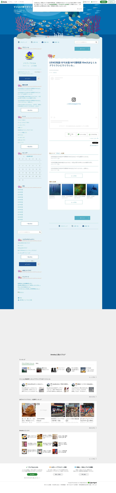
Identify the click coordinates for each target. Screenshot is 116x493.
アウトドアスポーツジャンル (25, 73)
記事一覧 (35, 42)
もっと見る (74, 175)
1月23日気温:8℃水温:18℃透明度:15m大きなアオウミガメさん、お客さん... (29, 101)
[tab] (28, 363)
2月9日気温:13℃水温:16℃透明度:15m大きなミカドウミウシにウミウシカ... (29, 89)
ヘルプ (95, 484)
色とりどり (20, 245)
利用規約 (64, 484)
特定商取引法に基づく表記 (85, 484)
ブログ (54, 72)
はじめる (32, 474)
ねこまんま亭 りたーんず (24, 253)
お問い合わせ (56, 484)
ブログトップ (23, 42)
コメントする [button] (83, 134)
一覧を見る (29, 110)
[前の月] (23, 156)
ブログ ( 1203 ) (21, 120)
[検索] (96, 42)
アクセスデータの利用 (73, 484)
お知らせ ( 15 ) (21, 140)
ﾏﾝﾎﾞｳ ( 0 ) (20, 135)
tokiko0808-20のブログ (24, 243)
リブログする (94, 134)
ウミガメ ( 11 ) (21, 125)
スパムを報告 (48, 484)
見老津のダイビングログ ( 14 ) (25, 130)
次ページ (82, 48)
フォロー (28, 78)
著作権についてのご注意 (26, 300)
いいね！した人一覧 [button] (94, 138)
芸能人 (37, 363)
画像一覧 (46, 42)
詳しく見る (58, 474)
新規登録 (104, 2)
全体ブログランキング (23, 72)
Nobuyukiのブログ (22, 248)
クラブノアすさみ (29, 63)
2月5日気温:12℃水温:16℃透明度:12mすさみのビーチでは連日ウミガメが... (29, 93)
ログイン (111, 2)
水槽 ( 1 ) (20, 127)
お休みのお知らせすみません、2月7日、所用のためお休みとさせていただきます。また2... (29, 105)
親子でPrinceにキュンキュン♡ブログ (27, 250)
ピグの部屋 (34, 65)
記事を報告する (95, 145)
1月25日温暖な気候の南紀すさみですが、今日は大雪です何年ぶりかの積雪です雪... (29, 97)
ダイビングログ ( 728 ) (23, 122)
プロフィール (26, 65)
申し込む (84, 474)
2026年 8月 (30, 156)
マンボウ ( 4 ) (21, 137)
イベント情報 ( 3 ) (22, 132)
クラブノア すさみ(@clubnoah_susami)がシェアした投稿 (74, 126)
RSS (21, 298)
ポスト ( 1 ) (20, 142)
